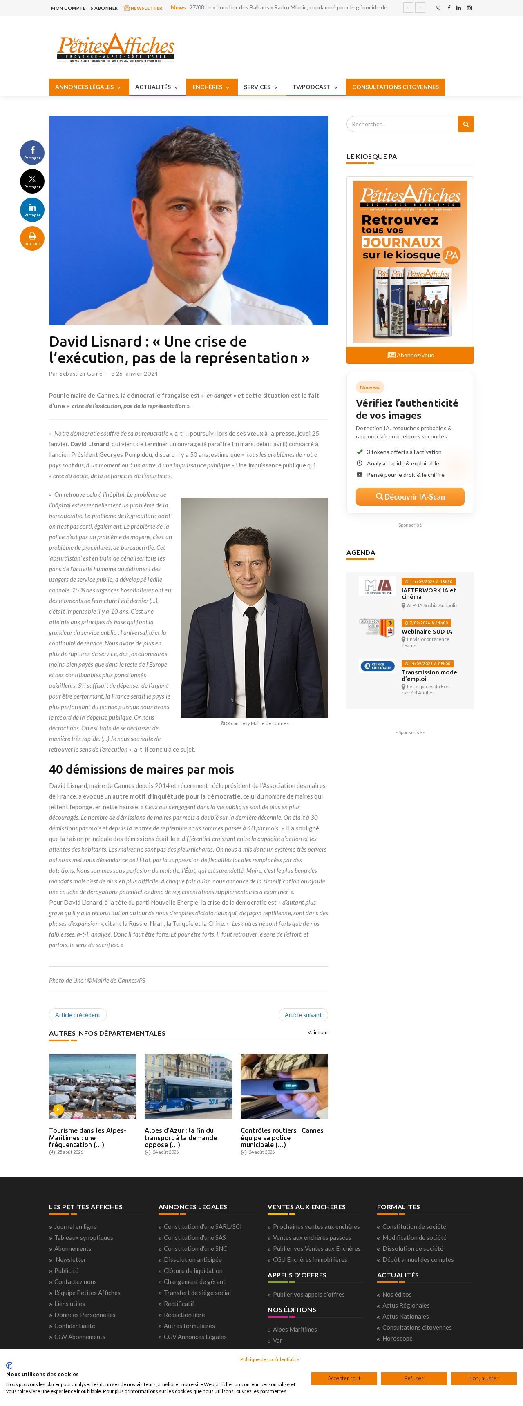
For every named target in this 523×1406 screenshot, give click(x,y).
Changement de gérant (195, 1281)
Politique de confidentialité (269, 1359)
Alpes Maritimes (295, 1329)
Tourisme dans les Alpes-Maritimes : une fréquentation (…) (87, 1137)
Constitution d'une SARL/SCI (203, 1226)
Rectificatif (179, 1303)
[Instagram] (469, 8)
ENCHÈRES (208, 86)
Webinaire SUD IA (427, 631)
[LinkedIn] (458, 8)
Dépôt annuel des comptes (418, 1259)
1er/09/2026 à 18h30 (430, 581)
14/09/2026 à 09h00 (429, 663)
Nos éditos (397, 1294)
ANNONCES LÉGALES (85, 86)
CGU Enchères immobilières (310, 1259)
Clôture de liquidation (193, 1270)
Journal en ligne (75, 1226)
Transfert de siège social (197, 1292)
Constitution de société (414, 1226)
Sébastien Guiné (81, 373)
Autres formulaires (189, 1325)
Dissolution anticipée (193, 1259)
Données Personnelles (85, 1314)
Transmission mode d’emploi (429, 675)
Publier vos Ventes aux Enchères (317, 1248)
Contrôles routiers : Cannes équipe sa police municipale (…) (282, 1137)
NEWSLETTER (146, 8)
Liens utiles (69, 1303)
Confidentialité (74, 1325)
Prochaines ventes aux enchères (316, 1226)
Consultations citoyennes (417, 1327)
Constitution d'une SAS (195, 1237)
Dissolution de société (412, 1248)
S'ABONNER (104, 8)
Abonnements (73, 1248)
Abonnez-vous (415, 355)
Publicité (66, 1270)
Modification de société (414, 1237)
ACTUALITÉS (153, 86)
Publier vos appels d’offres (309, 1294)
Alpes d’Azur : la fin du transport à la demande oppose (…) (181, 1137)
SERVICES (258, 86)
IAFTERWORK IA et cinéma (429, 593)
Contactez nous (75, 1281)
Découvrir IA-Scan (414, 496)
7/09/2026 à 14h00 (428, 623)
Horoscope (397, 1338)
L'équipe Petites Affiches (87, 1292)
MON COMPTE (68, 8)
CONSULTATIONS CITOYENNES (395, 86)
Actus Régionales (406, 1305)
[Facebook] (449, 8)
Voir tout (318, 1032)
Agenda (360, 552)
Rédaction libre (184, 1314)
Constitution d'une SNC (195, 1248)
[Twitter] (437, 8)
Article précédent (78, 1014)
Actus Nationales (405, 1316)
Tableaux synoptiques (83, 1237)
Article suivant (303, 1014)
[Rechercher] (466, 124)
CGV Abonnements (79, 1336)
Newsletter (71, 1259)
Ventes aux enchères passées (312, 1237)
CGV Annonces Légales (195, 1336)
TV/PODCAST (312, 86)
